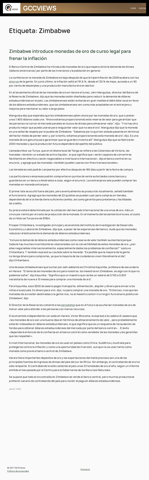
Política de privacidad (18, 471)
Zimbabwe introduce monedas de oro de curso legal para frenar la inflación (70, 54)
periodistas (68, 305)
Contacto (85, 469)
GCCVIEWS (39, 8)
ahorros (14, 81)
